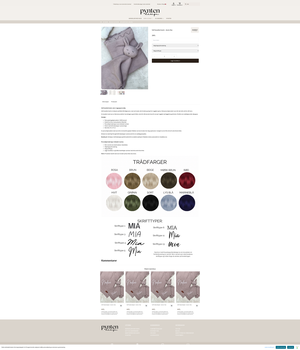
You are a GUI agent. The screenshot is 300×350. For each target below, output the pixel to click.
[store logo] (150, 12)
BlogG (177, 331)
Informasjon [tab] (105, 101)
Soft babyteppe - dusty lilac (108, 305)
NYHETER (128, 335)
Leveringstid (154, 335)
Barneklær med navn (135, 18)
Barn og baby (105, 22)
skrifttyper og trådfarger (184, 333)
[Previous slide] (102, 58)
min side (153, 333)
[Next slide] (147, 58)
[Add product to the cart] (121, 306)
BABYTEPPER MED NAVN (132, 333)
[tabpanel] (112, 294)
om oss (177, 328)
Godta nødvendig (281, 347)
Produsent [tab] (114, 101)
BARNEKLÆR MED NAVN (132, 328)
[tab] (122, 88)
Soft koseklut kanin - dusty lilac (126, 22)
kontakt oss (154, 331)
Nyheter (168, 18)
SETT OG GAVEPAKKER (131, 331)
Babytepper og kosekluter (114, 22)
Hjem (101, 22)
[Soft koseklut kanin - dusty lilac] (124, 58)
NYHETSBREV (179, 335)
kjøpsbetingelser (156, 328)
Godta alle (290, 347)
